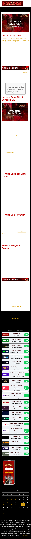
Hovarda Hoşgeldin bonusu (16, 40)
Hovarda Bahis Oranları (13, 91)
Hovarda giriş (5, 40)
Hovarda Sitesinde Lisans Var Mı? (15, 89)
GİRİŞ (26, 334)
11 (7, 502)
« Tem (3, 513)
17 (3, 504)
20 (15, 504)
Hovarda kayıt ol (16, 306)
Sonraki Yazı (15, 318)
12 (11, 502)
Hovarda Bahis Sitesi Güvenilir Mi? (15, 87)
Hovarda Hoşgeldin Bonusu (14, 92)
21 (19, 504)
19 (11, 504)
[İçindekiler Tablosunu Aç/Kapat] (22, 85)
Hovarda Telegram (25, 535)
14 (19, 502)
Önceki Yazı (15, 314)
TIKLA (26, 340)
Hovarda (4, 38)
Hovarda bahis (11, 38)
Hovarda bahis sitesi (21, 38)
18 (7, 504)
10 (3, 502)
